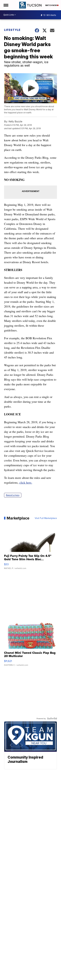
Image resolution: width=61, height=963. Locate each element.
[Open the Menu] (6, 5)
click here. (25, 482)
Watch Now (51, 5)
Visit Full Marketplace (46, 518)
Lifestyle (12, 30)
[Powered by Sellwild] (52, 718)
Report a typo (12, 495)
